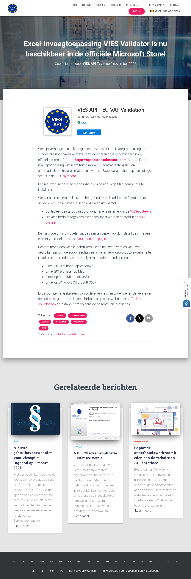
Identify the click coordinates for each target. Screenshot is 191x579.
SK (33, 571)
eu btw (45, 322)
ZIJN (51, 571)
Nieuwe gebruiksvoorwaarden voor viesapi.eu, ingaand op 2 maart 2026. (33, 457)
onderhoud (141, 441)
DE (23, 561)
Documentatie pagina (92, 239)
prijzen (100, 5)
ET (125, 561)
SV (89, 561)
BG (98, 561)
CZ (69, 561)
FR (32, 561)
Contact (175, 5)
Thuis (74, 5)
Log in (136, 11)
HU (107, 561)
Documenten (134, 5)
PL (61, 571)
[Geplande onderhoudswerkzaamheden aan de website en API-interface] (155, 418)
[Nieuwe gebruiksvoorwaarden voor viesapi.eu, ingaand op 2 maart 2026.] (35, 418)
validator (78, 322)
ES (51, 561)
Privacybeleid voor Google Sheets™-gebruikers (130, 571)
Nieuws (86, 5)
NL (14, 561)
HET (79, 561)
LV (168, 561)
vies (44, 328)
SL (177, 561)
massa (60, 315)
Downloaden (157, 5)
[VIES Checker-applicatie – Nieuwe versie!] (95, 421)
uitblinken (61, 322)
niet (42, 561)
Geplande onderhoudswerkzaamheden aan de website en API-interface (155, 455)
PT (60, 561)
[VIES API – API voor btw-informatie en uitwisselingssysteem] (12, 8)
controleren (78, 315)
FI (142, 561)
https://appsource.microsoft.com (100, 160)
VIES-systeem (65, 176)
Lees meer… (22, 526)
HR (150, 561)
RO (116, 561)
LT (160, 561)
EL (134, 561)
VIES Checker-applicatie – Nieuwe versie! (95, 455)
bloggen (116, 5)
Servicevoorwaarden (82, 571)
